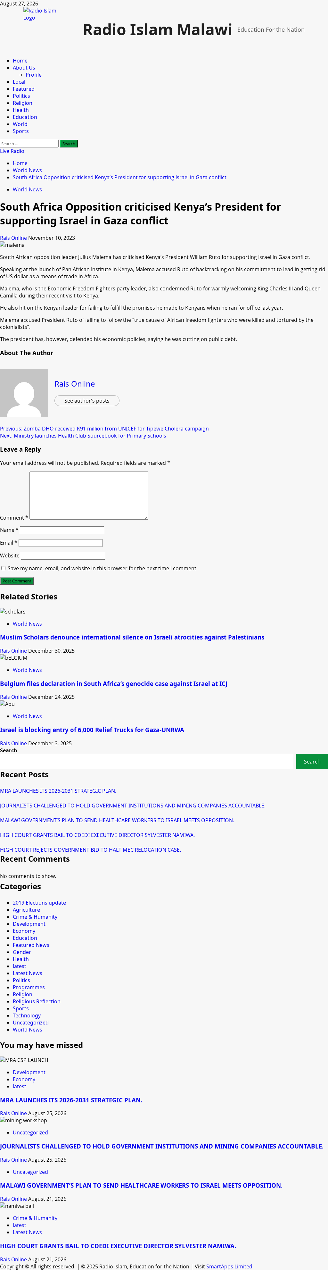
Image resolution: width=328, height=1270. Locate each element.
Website (10, 555)
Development (29, 923)
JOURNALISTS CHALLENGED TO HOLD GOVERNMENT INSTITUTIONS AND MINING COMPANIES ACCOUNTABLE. (133, 805)
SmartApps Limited (229, 1266)
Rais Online (14, 237)
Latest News (27, 973)
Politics (21, 95)
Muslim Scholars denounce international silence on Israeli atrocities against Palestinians (132, 637)
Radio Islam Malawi (158, 29)
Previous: (104, 428)
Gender (22, 952)
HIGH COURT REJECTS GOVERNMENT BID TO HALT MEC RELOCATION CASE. (90, 849)
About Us (24, 67)
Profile (34, 74)
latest (19, 966)
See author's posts (87, 400)
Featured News (31, 944)
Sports (21, 131)
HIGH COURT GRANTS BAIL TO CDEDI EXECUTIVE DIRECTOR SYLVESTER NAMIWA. (97, 835)
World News (27, 189)
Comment (14, 517)
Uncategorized (31, 1022)
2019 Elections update (39, 902)
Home (20, 60)
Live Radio (12, 151)
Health (21, 109)
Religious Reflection (37, 1001)
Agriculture (26, 909)
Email (8, 542)
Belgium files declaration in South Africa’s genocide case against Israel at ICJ (113, 684)
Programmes (29, 987)
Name (9, 529)
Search (8, 750)
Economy (24, 930)
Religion (22, 102)
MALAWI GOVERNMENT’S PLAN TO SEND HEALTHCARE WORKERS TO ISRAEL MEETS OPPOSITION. (117, 820)
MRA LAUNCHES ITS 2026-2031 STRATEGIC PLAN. (58, 790)
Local (19, 81)
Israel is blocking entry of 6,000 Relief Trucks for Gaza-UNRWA (92, 730)
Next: (83, 435)
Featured (24, 88)
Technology (27, 1015)
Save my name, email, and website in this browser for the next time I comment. (103, 568)
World (20, 124)
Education (25, 117)
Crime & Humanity (35, 916)
